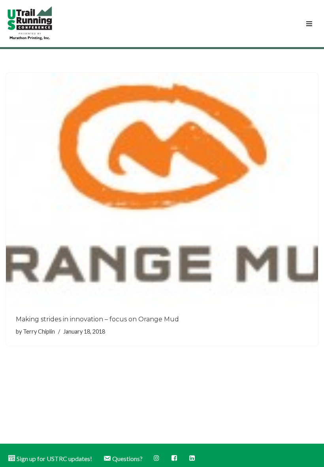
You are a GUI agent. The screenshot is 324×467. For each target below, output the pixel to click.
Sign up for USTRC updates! (54, 458)
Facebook (174, 458)
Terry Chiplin (39, 331)
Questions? (127, 458)
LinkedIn (192, 458)
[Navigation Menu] (309, 23)
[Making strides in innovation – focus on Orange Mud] (162, 190)
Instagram (157, 458)
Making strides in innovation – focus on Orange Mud (97, 319)
